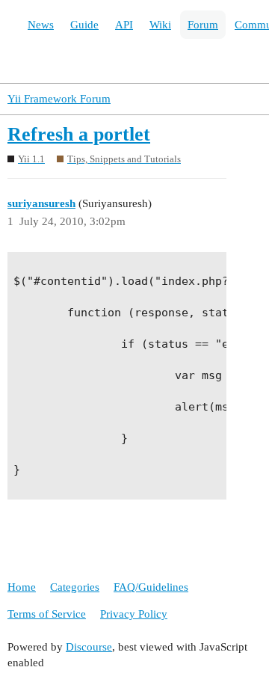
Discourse (89, 647)
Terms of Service (46, 614)
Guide (84, 25)
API (124, 25)
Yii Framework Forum (59, 99)
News (41, 25)
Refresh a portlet (78, 134)
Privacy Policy (133, 614)
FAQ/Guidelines (151, 587)
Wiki (160, 25)
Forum (203, 25)
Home (21, 587)
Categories (74, 587)
